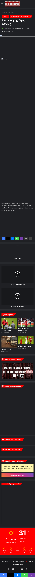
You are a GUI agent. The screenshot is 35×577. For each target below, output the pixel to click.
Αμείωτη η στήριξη (6, 349)
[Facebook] (3, 238)
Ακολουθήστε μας (18, 475)
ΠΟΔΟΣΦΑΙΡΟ (15, 16)
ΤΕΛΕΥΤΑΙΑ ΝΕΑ (26, 16)
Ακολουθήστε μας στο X (12, 484)
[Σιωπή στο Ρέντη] (9, 323)
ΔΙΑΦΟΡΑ (11, 12)
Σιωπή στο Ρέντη (6, 330)
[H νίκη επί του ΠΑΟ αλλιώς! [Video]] (26, 322)
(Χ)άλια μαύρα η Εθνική (24, 346)
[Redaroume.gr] (12, 4)
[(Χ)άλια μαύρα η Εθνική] (26, 340)
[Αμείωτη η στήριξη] (9, 342)
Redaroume (18, 28)
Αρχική (5, 12)
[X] (8, 238)
